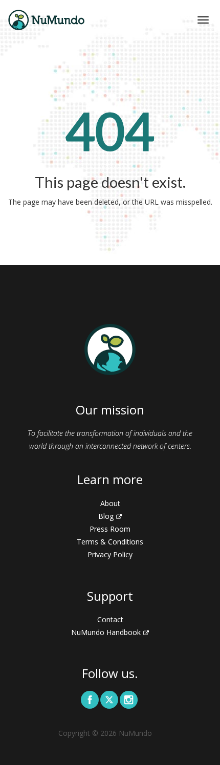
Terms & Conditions (110, 542)
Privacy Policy (110, 554)
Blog (106, 516)
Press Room (110, 529)
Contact (110, 619)
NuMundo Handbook (106, 632)
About (110, 503)
